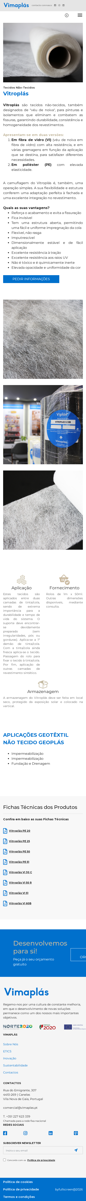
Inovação (9, 1058)
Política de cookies (18, 1182)
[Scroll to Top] (77, 1195)
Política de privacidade (41, 1160)
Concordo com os (31, 1160)
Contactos (10, 1072)
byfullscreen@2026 (69, 1189)
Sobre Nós (10, 1044)
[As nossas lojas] (66, 15)
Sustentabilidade (15, 1065)
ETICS (7, 1051)
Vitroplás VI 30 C (20, 872)
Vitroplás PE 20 (19, 830)
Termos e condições (19, 1197)
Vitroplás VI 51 (18, 893)
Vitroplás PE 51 (19, 861)
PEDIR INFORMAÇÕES (31, 279)
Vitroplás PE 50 (19, 851)
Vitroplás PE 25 (19, 841)
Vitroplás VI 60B (20, 903)
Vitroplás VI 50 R (20, 882)
